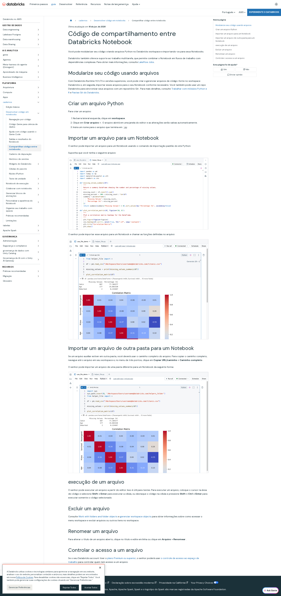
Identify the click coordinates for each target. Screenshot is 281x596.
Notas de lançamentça (116, 4)
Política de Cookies (24, 577)
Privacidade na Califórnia (172, 582)
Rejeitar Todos (69, 587)
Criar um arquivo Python (226, 29)
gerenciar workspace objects (135, 516)
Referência (81, 4)
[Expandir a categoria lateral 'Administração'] (38, 241)
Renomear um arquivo (225, 54)
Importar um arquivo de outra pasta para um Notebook (235, 39)
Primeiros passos (39, 4)
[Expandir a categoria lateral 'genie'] (38, 55)
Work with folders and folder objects (98, 516)
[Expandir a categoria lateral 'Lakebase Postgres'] (38, 34)
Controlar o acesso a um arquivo (230, 58)
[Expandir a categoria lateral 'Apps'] (38, 97)
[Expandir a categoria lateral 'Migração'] (38, 276)
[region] (53, 579)
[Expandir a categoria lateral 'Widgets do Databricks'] (38, 164)
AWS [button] (241, 12)
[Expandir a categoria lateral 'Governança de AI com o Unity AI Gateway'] (38, 259)
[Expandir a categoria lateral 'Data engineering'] (38, 30)
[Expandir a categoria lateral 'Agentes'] (38, 60)
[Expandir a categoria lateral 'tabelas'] (38, 225)
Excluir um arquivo (224, 49)
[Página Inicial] (71, 20)
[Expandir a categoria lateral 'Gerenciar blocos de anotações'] (38, 194)
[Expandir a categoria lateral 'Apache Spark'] (38, 230)
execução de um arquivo (227, 45)
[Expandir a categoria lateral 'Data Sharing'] (38, 44)
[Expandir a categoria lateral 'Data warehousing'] (38, 39)
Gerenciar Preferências (19, 587)
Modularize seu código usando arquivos (233, 25)
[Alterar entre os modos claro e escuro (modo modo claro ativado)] (276, 4)
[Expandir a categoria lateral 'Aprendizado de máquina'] (38, 72)
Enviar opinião (236, 74)
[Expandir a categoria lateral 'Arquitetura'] (38, 87)
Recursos (96, 4)
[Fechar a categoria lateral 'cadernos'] (38, 102)
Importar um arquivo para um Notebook (233, 33)
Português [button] (227, 12)
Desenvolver (65, 4)
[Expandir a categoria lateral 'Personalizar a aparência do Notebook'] (38, 202)
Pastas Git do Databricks (85, 92)
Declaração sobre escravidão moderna (133, 582)
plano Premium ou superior (121, 558)
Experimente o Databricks (264, 12)
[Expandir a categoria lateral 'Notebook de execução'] (38, 183)
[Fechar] (100, 567)
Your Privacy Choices (202, 582)
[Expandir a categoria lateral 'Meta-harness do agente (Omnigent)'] (38, 65)
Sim (225, 69)
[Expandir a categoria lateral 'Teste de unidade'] (38, 179)
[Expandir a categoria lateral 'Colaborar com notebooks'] (38, 188)
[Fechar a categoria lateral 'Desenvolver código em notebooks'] (38, 113)
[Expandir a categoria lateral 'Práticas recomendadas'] (38, 271)
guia (53, 4)
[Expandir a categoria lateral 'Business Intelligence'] (38, 77)
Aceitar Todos (90, 587)
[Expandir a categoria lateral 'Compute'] (38, 92)
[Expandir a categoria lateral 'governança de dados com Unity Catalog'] (38, 252)
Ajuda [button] (135, 4)
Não (247, 69)
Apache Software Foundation (210, 589)
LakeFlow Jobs (146, 62)
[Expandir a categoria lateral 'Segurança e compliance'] (38, 246)
